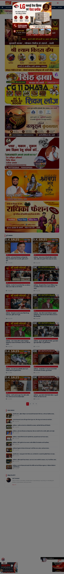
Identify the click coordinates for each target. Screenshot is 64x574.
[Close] (49, 4)
